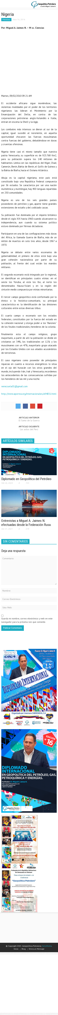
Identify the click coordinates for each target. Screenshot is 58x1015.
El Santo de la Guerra (29, 420)
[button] (12, 4)
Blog (24, 949)
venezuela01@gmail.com (14, 386)
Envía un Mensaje (36, 949)
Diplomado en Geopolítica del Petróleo (26, 479)
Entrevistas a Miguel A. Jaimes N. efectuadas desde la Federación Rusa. (26, 523)
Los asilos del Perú (29, 429)
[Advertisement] (29, 62)
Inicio (16, 949)
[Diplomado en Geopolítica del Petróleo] (29, 461)
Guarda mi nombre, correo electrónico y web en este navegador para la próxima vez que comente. (27, 620)
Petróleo (6, 19)
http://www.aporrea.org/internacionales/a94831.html (28, 393)
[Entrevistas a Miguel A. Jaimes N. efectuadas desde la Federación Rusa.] (29, 503)
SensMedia (47, 946)
